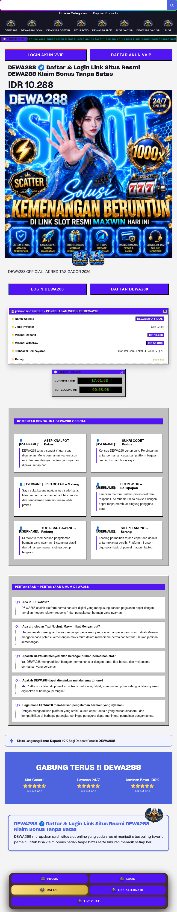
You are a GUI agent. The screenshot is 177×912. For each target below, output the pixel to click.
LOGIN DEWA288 (47, 289)
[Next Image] (168, 174)
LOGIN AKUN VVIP (46, 55)
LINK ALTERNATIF (131, 890)
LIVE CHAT (92, 901)
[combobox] (83, 5)
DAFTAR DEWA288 (129, 289)
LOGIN (131, 879)
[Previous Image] (8, 174)
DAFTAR (53, 890)
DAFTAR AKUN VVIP (131, 55)
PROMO (52, 879)
